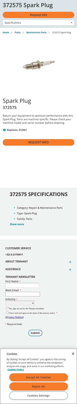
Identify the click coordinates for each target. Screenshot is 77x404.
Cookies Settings (38, 395)
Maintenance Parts (36, 32)
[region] (38, 376)
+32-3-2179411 (14, 254)
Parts (17, 32)
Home (6, 32)
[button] (70, 262)
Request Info (38, 142)
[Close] (73, 354)
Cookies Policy (16, 369)
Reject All (38, 386)
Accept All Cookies (38, 377)
